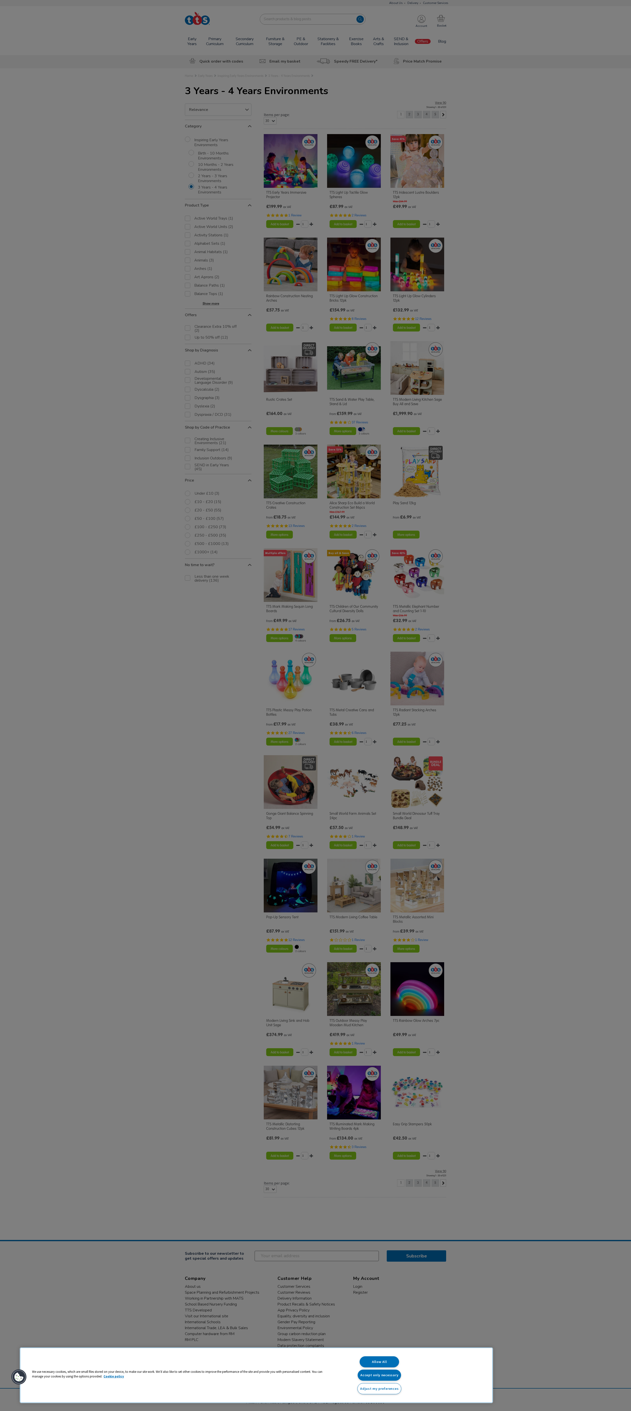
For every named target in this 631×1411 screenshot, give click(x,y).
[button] (19, 1377)
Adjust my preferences (379, 1388)
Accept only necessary (379, 1375)
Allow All (379, 1361)
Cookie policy (114, 1376)
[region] (256, 1375)
